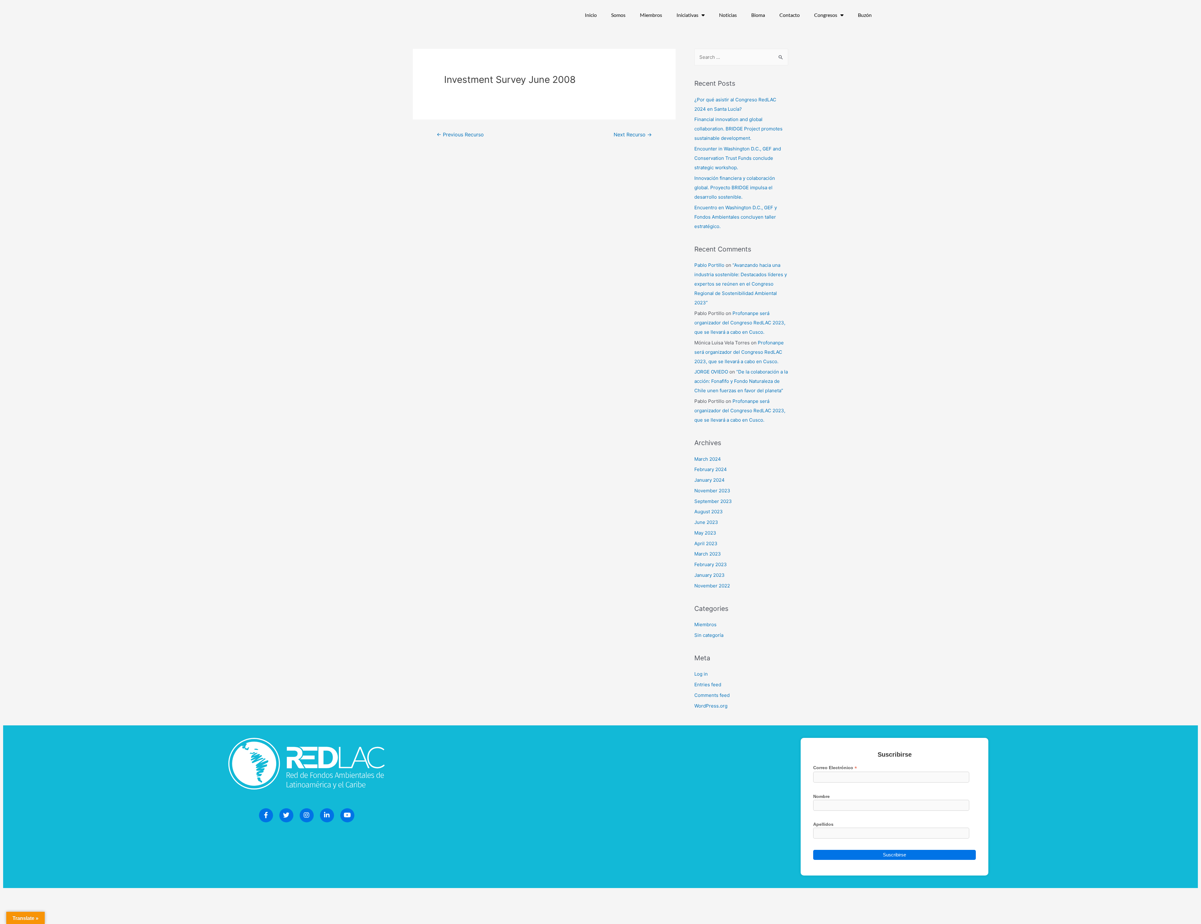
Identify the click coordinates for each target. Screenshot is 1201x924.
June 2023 (706, 522)
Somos (618, 15)
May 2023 (705, 533)
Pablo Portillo (709, 265)
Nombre (821, 796)
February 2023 (710, 564)
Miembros (651, 15)
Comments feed (712, 695)
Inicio (591, 15)
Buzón (865, 15)
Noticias (728, 15)
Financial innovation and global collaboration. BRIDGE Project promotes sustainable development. (738, 128)
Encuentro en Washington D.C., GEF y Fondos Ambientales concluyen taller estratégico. (735, 217)
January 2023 (709, 575)
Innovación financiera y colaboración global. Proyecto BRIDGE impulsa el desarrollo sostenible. (734, 187)
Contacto (789, 15)
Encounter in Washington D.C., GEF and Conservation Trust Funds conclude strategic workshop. (737, 158)
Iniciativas (687, 15)
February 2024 (710, 469)
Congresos (825, 15)
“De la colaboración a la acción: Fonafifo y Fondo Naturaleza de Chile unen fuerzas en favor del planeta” (741, 381)
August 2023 (708, 512)
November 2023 (712, 491)
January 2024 (709, 480)
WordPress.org (710, 706)
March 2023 (707, 554)
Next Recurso (633, 135)
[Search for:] (741, 57)
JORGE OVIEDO (711, 372)
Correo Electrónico (835, 768)
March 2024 (707, 459)
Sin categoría (708, 635)
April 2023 (705, 543)
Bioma (758, 15)
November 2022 (712, 586)
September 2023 (713, 501)
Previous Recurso (460, 135)
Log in (701, 674)
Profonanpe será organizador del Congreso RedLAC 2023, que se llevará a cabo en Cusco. (739, 322)
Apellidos (823, 824)
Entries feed (707, 685)
